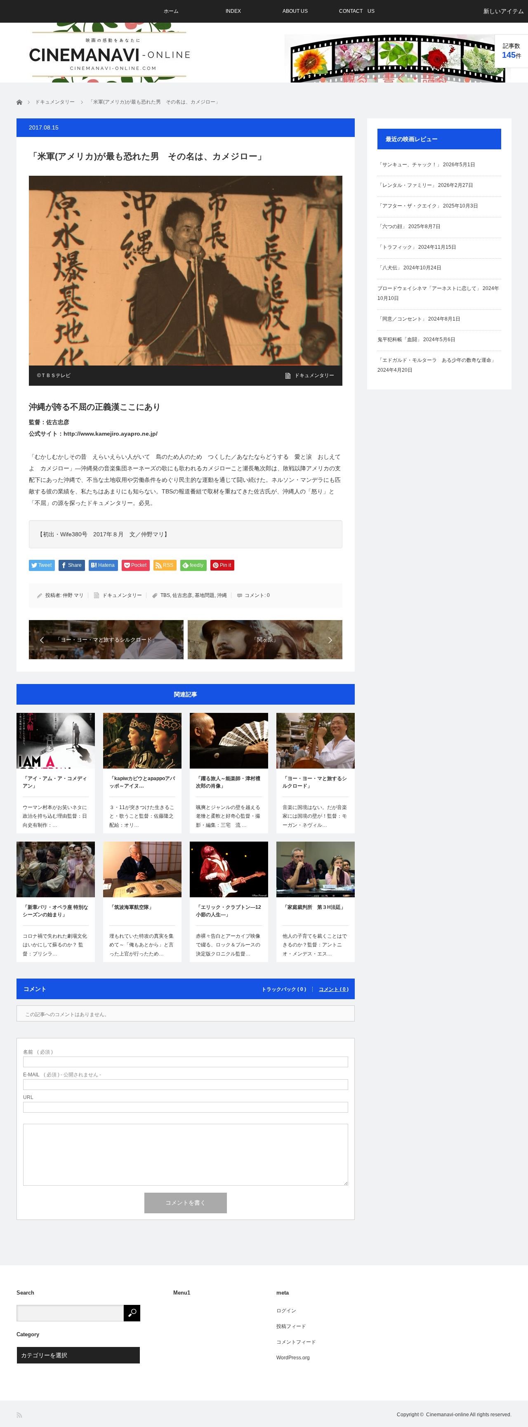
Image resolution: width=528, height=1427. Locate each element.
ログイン (286, 1311)
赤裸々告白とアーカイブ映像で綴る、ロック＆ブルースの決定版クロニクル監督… (228, 945)
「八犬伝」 (389, 268)
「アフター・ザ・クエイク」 (409, 206)
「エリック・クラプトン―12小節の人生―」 (228, 911)
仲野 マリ (73, 595)
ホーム (171, 11)
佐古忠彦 (182, 595)
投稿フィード (291, 1326)
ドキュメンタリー (314, 375)
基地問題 (204, 595)
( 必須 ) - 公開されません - (62, 1074)
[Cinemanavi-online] (110, 54)
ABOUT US (295, 11)
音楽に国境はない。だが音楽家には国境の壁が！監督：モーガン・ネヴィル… (315, 816)
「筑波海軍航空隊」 (131, 907)
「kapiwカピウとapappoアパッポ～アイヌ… (142, 782)
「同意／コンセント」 (402, 319)
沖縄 (222, 595)
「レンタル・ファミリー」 (407, 185)
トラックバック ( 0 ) (284, 989)
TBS (165, 595)
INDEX (233, 11)
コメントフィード (296, 1342)
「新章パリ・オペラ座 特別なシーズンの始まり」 (55, 911)
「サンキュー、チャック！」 (409, 164)
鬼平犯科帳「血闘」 (399, 339)
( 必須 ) (38, 1052)
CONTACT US (357, 11)
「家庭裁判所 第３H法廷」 (314, 907)
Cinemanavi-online (447, 1415)
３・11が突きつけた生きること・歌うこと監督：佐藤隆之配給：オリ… (141, 816)
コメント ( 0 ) (334, 989)
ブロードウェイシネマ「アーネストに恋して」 (429, 288)
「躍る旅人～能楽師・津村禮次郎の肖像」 (228, 782)
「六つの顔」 (392, 226)
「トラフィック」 (397, 247)
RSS (20, 1415)
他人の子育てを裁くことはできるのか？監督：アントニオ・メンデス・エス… (315, 945)
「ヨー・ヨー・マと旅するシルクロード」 (315, 782)
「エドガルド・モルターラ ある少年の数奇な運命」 (436, 360)
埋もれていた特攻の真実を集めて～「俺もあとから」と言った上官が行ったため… (141, 945)
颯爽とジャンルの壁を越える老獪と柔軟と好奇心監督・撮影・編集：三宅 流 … (228, 816)
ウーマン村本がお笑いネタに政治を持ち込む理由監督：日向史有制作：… (55, 816)
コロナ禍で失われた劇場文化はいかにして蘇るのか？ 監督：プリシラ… (55, 945)
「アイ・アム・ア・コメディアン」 (55, 782)
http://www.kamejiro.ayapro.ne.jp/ (111, 433)
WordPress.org (293, 1358)
